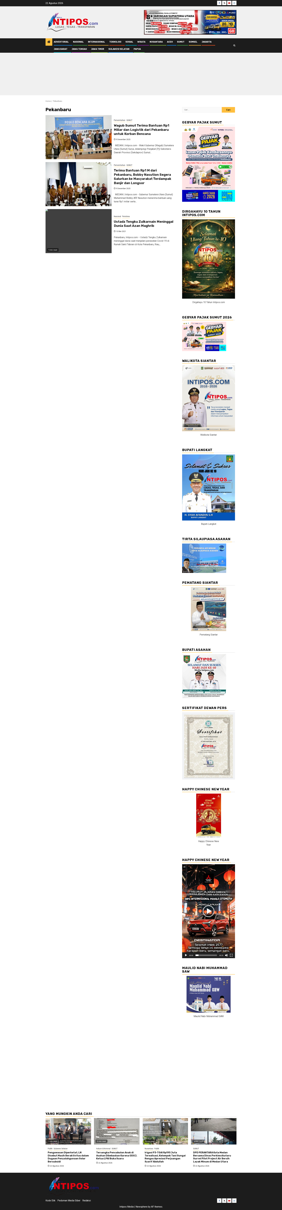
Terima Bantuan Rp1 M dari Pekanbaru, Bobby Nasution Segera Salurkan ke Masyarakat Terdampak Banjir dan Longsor (142, 176)
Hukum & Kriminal (103, 1149)
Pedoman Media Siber (68, 1200)
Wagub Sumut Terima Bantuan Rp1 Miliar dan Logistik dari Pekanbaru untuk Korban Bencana (141, 129)
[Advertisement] (141, 74)
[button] (208, 911)
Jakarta (207, 42)
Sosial (129, 42)
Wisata (141, 42)
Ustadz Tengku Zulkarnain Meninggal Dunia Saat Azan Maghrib (143, 224)
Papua (137, 49)
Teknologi (115, 42)
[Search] (234, 45)
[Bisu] (226, 955)
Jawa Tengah (79, 49)
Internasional (96, 42)
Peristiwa (126, 216)
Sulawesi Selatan (118, 49)
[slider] (206, 955)
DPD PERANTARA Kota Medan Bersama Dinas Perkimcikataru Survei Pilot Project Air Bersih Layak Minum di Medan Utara (212, 1157)
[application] (208, 911)
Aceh (170, 42)
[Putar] (185, 955)
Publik (50, 1149)
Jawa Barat (60, 49)
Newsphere (141, 1206)
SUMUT (180, 42)
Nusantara (156, 42)
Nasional (78, 42)
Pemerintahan (119, 120)
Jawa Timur (97, 49)
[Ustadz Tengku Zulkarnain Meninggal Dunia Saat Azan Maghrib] (79, 231)
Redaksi (86, 1200)
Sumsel (193, 42)
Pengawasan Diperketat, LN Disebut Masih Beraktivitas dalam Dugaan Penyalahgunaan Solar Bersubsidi (68, 1157)
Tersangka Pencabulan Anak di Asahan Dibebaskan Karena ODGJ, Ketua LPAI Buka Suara (116, 1155)
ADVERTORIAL (61, 42)
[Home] (49, 42)
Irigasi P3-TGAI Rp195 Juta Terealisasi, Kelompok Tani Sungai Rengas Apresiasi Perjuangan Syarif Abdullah (165, 1157)
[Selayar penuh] (231, 955)
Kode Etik (50, 1200)
